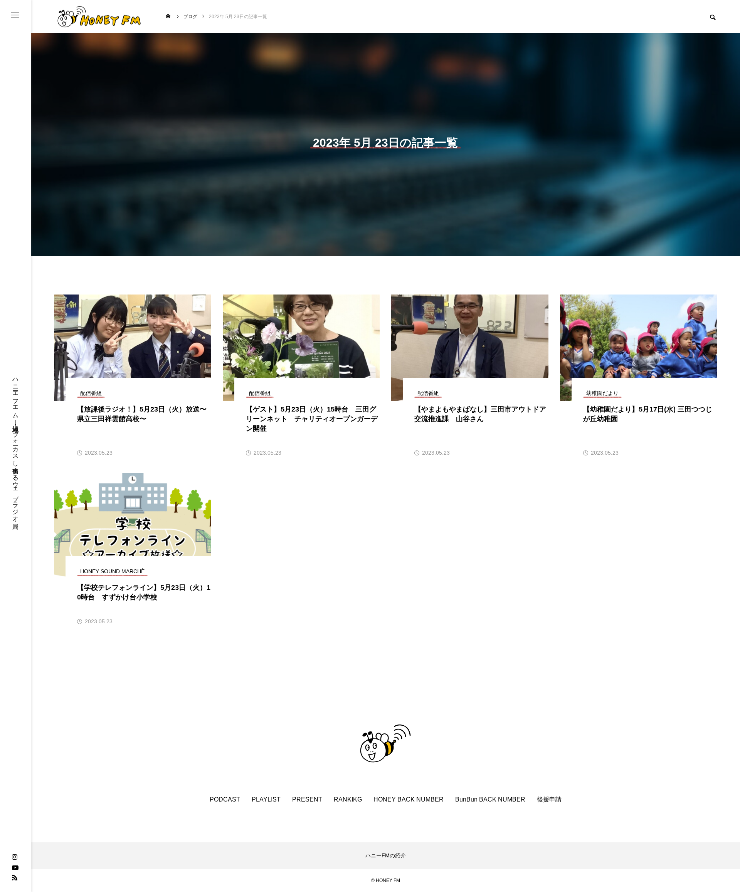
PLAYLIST (266, 799)
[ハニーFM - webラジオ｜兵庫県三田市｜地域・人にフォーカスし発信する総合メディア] (99, 16)
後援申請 (549, 799)
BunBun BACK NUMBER (490, 799)
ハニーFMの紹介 (385, 855)
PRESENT (307, 799)
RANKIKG (348, 799)
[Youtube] (15, 867)
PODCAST (225, 799)
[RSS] (15, 877)
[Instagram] (15, 857)
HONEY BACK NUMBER (408, 799)
